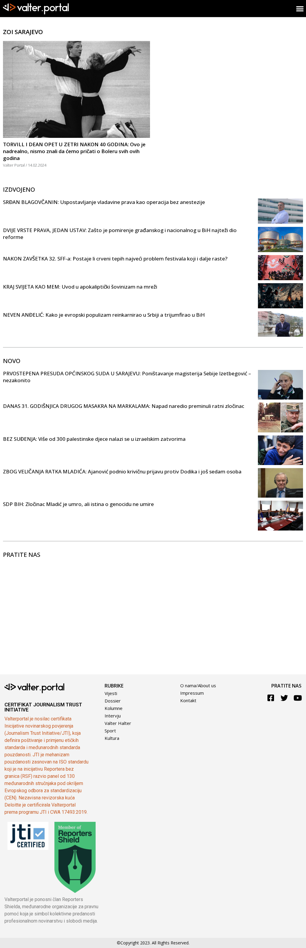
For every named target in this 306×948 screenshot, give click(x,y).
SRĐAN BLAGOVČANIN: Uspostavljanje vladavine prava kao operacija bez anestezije (104, 202)
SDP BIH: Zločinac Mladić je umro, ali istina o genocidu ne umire (78, 504)
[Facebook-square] (271, 698)
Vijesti (111, 693)
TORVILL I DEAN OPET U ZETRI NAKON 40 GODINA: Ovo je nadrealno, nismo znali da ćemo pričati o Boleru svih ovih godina (74, 151)
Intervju (113, 716)
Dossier (113, 701)
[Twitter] (284, 698)
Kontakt (188, 700)
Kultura (112, 738)
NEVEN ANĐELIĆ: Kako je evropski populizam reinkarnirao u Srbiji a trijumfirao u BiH (104, 314)
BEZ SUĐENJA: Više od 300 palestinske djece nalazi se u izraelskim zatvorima (94, 438)
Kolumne (114, 708)
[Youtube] (298, 698)
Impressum (192, 693)
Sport (110, 731)
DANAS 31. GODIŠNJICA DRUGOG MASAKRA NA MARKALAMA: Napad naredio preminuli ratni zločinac (123, 406)
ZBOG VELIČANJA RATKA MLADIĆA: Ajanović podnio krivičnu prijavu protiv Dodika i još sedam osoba (122, 471)
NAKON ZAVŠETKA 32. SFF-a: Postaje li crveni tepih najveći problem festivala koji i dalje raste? (115, 258)
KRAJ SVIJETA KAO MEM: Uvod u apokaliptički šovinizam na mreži (80, 286)
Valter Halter (118, 723)
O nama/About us (198, 685)
